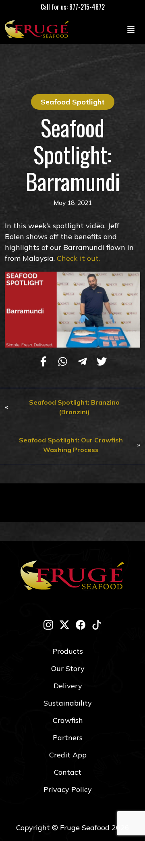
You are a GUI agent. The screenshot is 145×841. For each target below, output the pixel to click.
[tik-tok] (97, 625)
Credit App (68, 754)
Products (67, 651)
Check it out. (78, 258)
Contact (67, 772)
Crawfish (68, 720)
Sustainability (68, 703)
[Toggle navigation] (131, 29)
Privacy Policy (68, 789)
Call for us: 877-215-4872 (73, 7)
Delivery (68, 685)
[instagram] (48, 625)
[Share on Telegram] (82, 362)
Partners (68, 737)
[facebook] (80, 625)
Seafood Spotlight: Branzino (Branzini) (74, 407)
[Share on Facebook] (43, 362)
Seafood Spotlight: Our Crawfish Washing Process (71, 445)
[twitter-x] (64, 625)
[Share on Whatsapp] (62, 362)
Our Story (68, 668)
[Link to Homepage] (38, 29)
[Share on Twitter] (101, 362)
